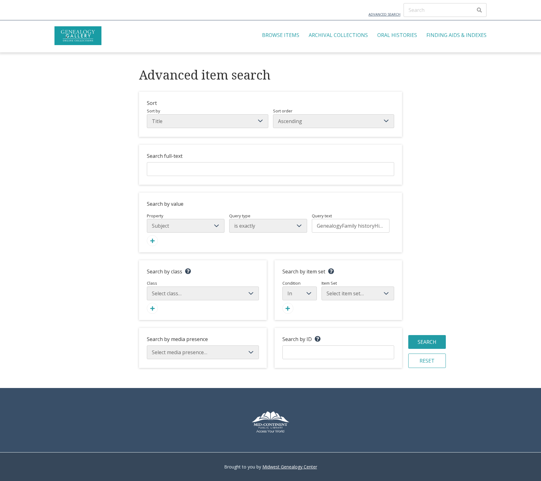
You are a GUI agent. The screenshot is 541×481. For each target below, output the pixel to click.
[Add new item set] (287, 308)
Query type (239, 216)
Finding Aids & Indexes (456, 35)
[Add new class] (152, 308)
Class (152, 283)
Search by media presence (177, 339)
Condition (291, 283)
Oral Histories (397, 35)
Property (155, 216)
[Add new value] (152, 240)
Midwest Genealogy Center (289, 467)
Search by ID (297, 339)
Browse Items (280, 35)
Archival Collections (338, 35)
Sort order (282, 111)
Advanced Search (384, 14)
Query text (322, 216)
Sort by (153, 111)
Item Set (329, 283)
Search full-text (165, 156)
